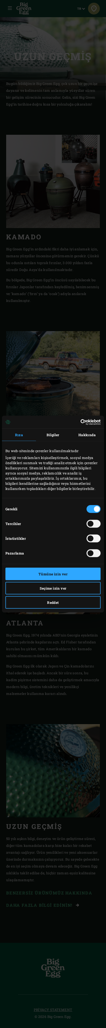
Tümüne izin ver (53, 573)
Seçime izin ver (53, 588)
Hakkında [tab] (87, 434)
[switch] (94, 524)
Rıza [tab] (19, 434)
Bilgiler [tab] (53, 434)
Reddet (53, 602)
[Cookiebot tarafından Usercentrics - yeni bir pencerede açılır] (79, 422)
